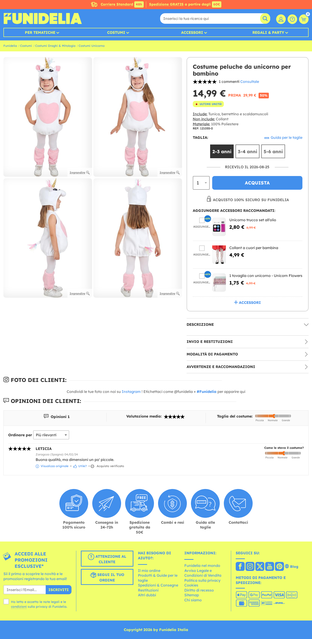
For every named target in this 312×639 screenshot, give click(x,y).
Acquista (257, 183)
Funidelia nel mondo (202, 565)
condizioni (19, 607)
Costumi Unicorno (92, 45)
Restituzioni (148, 590)
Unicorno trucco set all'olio (252, 220)
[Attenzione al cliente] (292, 19)
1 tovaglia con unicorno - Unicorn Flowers (265, 275)
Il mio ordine (149, 570)
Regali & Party (268, 32)
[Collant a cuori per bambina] (219, 254)
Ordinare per (20, 435)
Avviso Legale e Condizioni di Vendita (202, 573)
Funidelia (10, 45)
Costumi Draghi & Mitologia (55, 45)
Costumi (116, 32)
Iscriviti (58, 589)
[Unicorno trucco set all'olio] (219, 227)
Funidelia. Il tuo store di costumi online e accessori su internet (42, 18)
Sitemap (191, 595)
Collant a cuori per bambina (253, 247)
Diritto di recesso (199, 590)
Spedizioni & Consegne (158, 585)
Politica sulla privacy (202, 580)
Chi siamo (193, 600)
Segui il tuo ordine (110, 578)
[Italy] (240, 567)
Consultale (249, 81)
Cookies (191, 585)
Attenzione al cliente (110, 559)
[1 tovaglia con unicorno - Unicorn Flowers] (219, 282)
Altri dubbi (147, 595)
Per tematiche (40, 32)
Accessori (192, 32)
